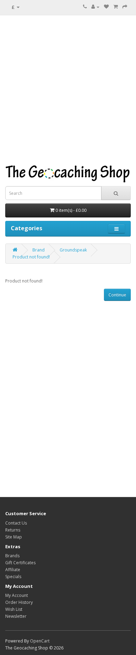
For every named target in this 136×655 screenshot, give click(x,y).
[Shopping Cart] (115, 7)
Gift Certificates (20, 563)
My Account (16, 595)
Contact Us (16, 523)
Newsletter (16, 616)
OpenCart (40, 641)
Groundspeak (73, 250)
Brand (38, 250)
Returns (12, 530)
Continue (117, 295)
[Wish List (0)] (106, 7)
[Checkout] (124, 7)
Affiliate (12, 570)
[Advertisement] (68, 90)
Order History (19, 602)
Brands (12, 556)
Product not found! (31, 257)
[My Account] (95, 7)
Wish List (13, 609)
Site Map (13, 537)
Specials (13, 577)
